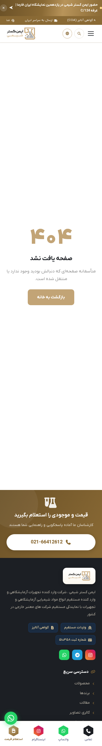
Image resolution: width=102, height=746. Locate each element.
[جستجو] (79, 33)
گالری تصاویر (79, 712)
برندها (85, 693)
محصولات (82, 683)
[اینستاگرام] (90, 655)
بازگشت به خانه (51, 297)
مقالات (85, 702)
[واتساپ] (10, 718)
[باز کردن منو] (90, 33)
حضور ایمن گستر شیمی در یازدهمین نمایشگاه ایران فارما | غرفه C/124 (53, 8)
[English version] (67, 33)
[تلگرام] (77, 655)
